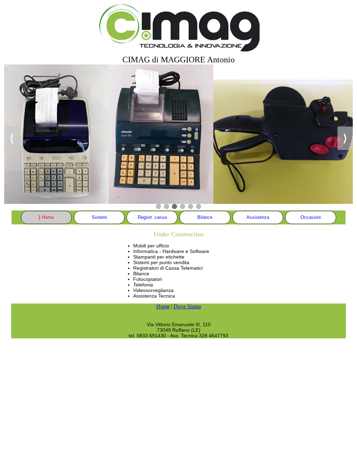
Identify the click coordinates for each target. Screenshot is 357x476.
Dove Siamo (187, 306)
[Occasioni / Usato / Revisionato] (178, 134)
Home (163, 306)
